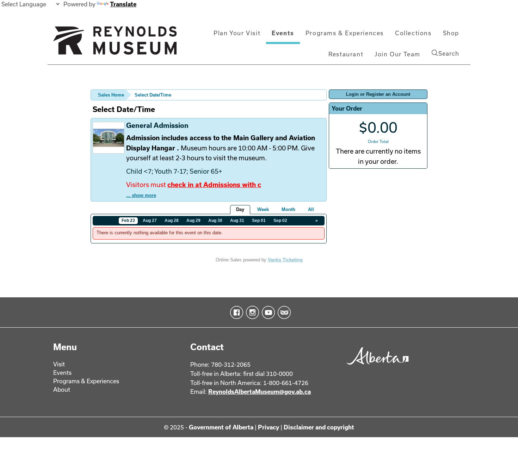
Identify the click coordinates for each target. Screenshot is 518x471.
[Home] (115, 43)
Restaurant (345, 54)
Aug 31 (237, 220)
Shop (451, 33)
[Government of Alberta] (376, 367)
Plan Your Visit (237, 33)
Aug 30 (215, 220)
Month (288, 209)
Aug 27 (150, 220)
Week (263, 209)
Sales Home (111, 95)
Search (448, 53)
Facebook (235, 312)
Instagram (251, 312)
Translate (123, 4)
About (61, 389)
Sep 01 (259, 220)
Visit (59, 364)
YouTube (267, 312)
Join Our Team (397, 54)
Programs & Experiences (345, 33)
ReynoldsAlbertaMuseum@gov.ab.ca (259, 391)
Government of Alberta (221, 427)
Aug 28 (172, 220)
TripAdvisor (283, 312)
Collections (413, 33)
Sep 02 (280, 220)
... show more (141, 195)
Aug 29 (193, 220)
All (311, 209)
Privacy (268, 427)
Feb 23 (128, 220)
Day (240, 209)
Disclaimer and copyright (319, 427)
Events (283, 33)
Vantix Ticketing (285, 259)
